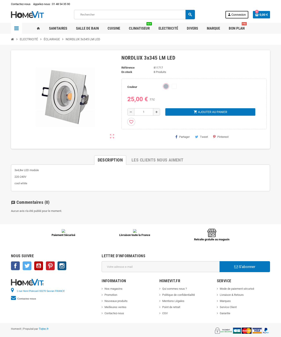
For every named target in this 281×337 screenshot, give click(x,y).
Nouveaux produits (116, 301)
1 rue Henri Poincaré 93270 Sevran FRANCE (41, 291)
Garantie (225, 313)
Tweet (204, 136)
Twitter (27, 265)
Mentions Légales (173, 301)
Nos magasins (113, 288)
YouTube (38, 265)
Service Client (228, 307)
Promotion (110, 294)
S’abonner (246, 266)
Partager (184, 136)
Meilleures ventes (115, 307)
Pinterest (223, 136)
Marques (225, 301)
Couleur (132, 87)
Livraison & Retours (232, 294)
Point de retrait (171, 307)
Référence (128, 67)
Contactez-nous (21, 4)
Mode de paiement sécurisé (237, 288)
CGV (165, 313)
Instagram (62, 265)
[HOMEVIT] (27, 14)
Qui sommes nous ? (174, 288)
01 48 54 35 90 (61, 4)
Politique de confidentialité (178, 294)
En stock (126, 72)
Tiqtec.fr (44, 328)
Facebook (15, 265)
